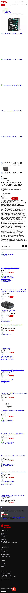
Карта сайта (3, 591)
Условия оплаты (5, 553)
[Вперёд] (26, 246)
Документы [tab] (12, 201)
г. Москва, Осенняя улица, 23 (8, 576)
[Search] (10, 5)
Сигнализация (7, 12)
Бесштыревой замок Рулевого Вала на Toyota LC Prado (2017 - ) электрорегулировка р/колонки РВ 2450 (13, 291)
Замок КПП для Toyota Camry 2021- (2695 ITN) (12, 433)
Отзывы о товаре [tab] (18, 200)
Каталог (6, 10)
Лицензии (3, 539)
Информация (4, 549)
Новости (3, 536)
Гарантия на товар (5, 556)
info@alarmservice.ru (6, 575)
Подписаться (4, 514)
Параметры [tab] (10, 200)
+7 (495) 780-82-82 (5, 573)
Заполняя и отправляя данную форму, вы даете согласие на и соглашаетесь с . (14, 517)
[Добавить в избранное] (2, 252)
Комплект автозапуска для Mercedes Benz (11, 325)
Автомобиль (7, 11)
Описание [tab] (3, 200)
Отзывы (3, 538)
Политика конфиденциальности (9, 542)
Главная (6, 8)
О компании (4, 534)
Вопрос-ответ (4, 565)
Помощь (3, 551)
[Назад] (23, 246)
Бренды (3, 566)
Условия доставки (5, 554)
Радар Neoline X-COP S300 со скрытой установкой (14, 393)
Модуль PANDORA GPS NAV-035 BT (10, 268)
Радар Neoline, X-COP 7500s (8, 310)
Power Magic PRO (5, 348)
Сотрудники (4, 541)
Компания (3, 533)
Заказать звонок (20, 1)
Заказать (15, 198)
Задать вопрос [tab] (5, 201)
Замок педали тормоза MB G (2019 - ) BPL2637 (13, 455)
